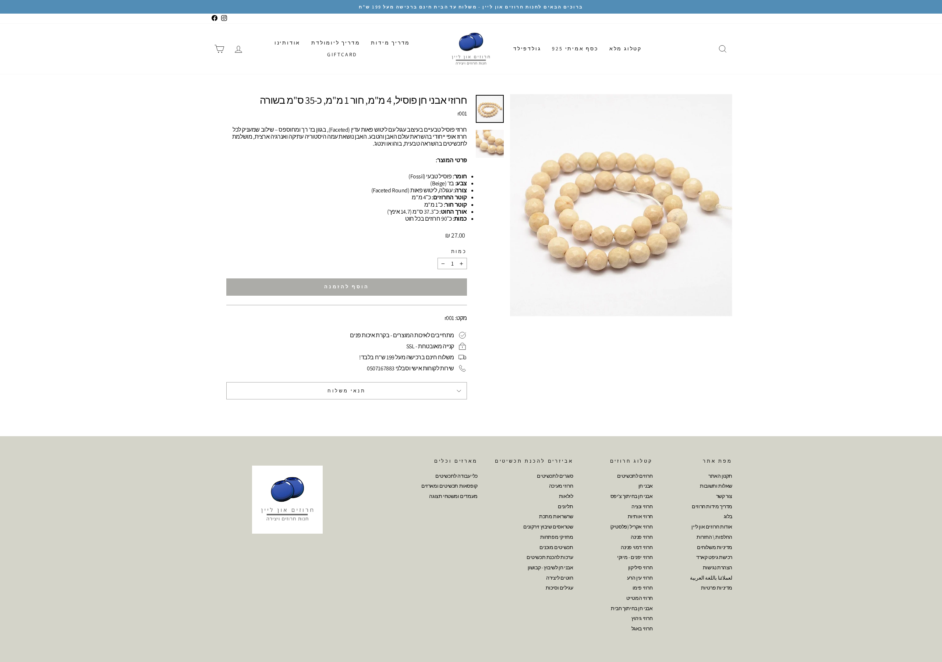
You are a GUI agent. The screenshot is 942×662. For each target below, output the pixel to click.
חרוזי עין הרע (640, 577)
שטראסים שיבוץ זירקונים (548, 526)
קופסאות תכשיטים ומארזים (449, 486)
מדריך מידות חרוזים (712, 506)
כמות (459, 251)
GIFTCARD (342, 54)
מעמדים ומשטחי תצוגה (453, 496)
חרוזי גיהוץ (642, 618)
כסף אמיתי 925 (575, 48)
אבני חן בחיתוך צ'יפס (631, 496)
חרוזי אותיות (640, 516)
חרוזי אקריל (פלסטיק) (631, 526)
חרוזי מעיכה (561, 486)
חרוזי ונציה (642, 506)
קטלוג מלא (625, 48)
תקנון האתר (720, 476)
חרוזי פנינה (642, 537)
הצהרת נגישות (717, 567)
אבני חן (645, 486)
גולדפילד (527, 48)
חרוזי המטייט (639, 598)
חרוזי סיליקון (640, 567)
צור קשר (724, 496)
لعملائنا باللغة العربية (711, 577)
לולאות (566, 496)
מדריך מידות (390, 42)
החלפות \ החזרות (714, 537)
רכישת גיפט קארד (714, 557)
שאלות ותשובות (716, 486)
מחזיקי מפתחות (556, 537)
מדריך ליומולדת (335, 42)
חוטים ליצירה (559, 577)
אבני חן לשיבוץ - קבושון (550, 567)
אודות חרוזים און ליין (711, 526)
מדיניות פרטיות (716, 587)
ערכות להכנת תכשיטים (550, 557)
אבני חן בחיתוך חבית (631, 608)
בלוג (728, 516)
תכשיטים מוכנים (556, 547)
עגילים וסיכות (559, 587)
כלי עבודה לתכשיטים (456, 476)
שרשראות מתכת (556, 516)
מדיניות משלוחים (714, 547)
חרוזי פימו (643, 587)
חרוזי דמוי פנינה (637, 547)
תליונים (565, 506)
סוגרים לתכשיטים (555, 476)
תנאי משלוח (346, 391)
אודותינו (287, 42)
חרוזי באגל (642, 628)
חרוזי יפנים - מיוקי (634, 557)
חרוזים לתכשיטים (635, 476)
